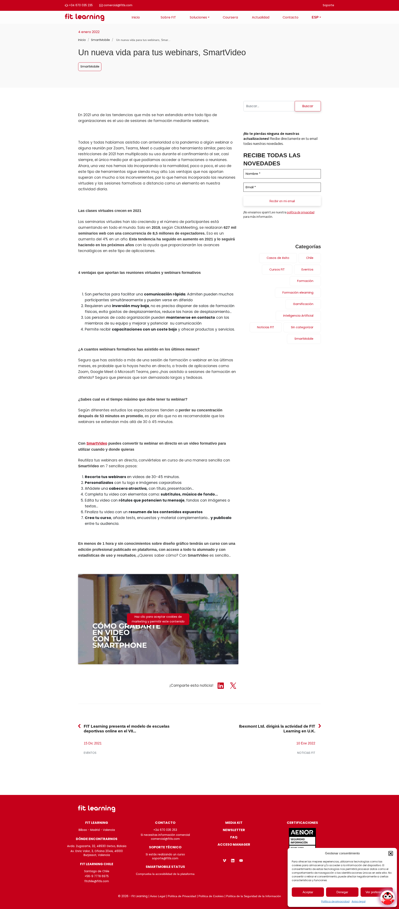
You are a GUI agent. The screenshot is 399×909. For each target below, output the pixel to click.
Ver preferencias (377, 892)
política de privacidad (300, 212)
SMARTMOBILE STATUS (165, 866)
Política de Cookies (211, 896)
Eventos (307, 269)
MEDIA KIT (234, 822)
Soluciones (198, 17)
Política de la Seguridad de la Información (253, 896)
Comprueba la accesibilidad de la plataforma (165, 874)
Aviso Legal (157, 896)
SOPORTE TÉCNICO (165, 847)
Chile (309, 258)
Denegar (342, 892)
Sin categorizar (302, 327)
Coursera (230, 17)
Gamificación (303, 304)
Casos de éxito (278, 258)
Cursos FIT (277, 269)
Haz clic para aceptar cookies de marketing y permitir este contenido (158, 619)
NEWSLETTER (234, 830)
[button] (391, 853)
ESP (315, 17)
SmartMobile (101, 40)
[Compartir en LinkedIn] (221, 685)
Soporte (328, 5)
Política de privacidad (335, 901)
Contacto (290, 17)
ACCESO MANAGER (234, 844)
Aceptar (308, 892)
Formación (305, 281)
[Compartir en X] (233, 685)
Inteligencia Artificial (298, 316)
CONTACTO (165, 822)
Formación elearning (297, 292)
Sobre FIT (168, 17)
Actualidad (260, 17)
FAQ (233, 837)
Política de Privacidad (182, 896)
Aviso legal (359, 901)
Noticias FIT (265, 327)
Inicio (136, 17)
